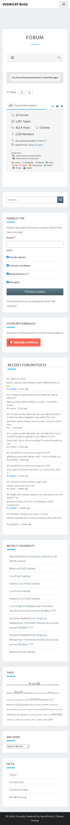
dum (18, 692)
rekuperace (37, 709)
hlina (57, 693)
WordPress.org (18, 797)
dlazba (10, 693)
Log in (12, 774)
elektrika (28, 692)
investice (10, 700)
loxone (35, 699)
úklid (50, 719)
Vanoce (47, 715)
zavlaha (26, 719)
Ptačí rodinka (27, 568)
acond (9, 684)
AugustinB (14, 524)
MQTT (52, 699)
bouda (56, 684)
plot (32, 704)
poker (45, 704)
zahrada (56, 714)
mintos (44, 699)
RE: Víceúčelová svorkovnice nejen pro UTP (28, 452)
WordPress (47, 816)
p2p (18, 704)
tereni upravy (20, 714)
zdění (33, 719)
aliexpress (17, 684)
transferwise (33, 715)
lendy (26, 699)
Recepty (14, 282)
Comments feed (18, 789)
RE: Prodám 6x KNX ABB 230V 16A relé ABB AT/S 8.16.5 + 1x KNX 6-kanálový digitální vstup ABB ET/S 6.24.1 (34, 416)
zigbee (39, 719)
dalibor (13, 475)
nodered (11, 704)
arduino (25, 685)
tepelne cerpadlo (56, 709)
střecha (45, 709)
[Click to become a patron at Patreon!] (24, 342)
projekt (30, 709)
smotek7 (13, 508)
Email (11, 237)
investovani (19, 700)
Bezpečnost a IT (19, 274)
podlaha (38, 704)
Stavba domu (17, 257)
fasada (36, 693)
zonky (45, 719)
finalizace (43, 693)
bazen (43, 685)
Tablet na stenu (35, 144)
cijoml (12, 488)
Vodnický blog (15, 4)
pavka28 (13, 459)
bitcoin (49, 685)
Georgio (13, 388)
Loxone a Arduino (20, 265)
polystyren (22, 709)
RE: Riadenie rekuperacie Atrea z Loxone (27, 513)
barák (34, 684)
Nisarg (35, 820)
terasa (10, 714)
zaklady (10, 719)
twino (40, 715)
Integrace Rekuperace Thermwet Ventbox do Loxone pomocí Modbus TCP (33, 623)
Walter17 (41, 140)
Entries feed (16, 782)
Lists (10, 250)
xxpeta (13, 408)
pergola (25, 704)
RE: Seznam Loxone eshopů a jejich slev (27, 481)
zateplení (18, 719)
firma (51, 693)
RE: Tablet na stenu (16, 378)
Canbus (13, 446)
